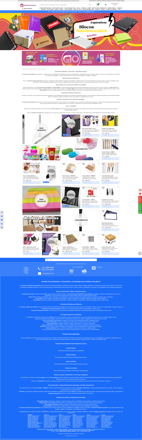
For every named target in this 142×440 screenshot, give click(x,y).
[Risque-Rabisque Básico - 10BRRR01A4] (110, 216)
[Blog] (2, 227)
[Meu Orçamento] (140, 190)
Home (25, 267)
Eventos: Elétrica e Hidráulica (95, 0)
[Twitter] (2, 216)
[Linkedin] (2, 224)
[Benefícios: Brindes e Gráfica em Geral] (71, 66)
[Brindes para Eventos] (41, 223)
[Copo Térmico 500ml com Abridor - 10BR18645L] (90, 121)
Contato (118, 0)
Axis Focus (74, 435)
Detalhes (85, 135)
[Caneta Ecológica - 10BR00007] (110, 145)
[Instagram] (2, 220)
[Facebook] (2, 212)
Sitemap (122, 0)
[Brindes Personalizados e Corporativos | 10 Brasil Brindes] (28, 7)
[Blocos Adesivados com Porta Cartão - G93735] (31, 240)
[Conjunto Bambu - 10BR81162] (90, 169)
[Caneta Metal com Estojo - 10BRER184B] (110, 192)
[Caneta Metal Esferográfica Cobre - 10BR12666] (110, 169)
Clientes (109, 0)
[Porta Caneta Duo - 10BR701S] (90, 192)
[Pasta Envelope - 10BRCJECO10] (71, 169)
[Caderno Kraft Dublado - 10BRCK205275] (71, 240)
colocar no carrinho (94, 135)
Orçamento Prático (140, 199)
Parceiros (114, 0)
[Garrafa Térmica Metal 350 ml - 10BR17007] (110, 121)
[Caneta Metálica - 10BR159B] (90, 240)
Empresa (104, 0)
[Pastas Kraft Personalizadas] (71, 31)
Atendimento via (140, 207)
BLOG (25, 271)
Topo (140, 253)
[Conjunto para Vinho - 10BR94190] (110, 240)
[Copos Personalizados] (41, 152)
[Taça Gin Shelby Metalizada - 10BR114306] (31, 169)
